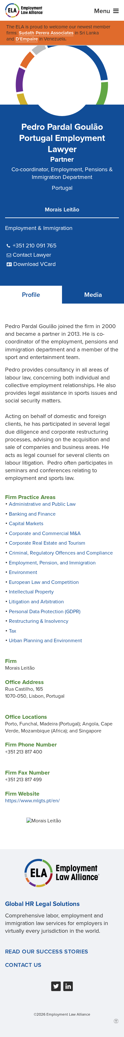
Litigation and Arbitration (36, 602)
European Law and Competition (44, 582)
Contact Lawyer (32, 254)
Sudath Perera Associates (46, 33)
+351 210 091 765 (35, 245)
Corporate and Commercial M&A (45, 533)
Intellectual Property (31, 592)
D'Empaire (27, 39)
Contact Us (23, 964)
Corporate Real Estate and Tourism (47, 543)
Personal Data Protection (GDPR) (44, 611)
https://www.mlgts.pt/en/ (32, 801)
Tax (12, 631)
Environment (23, 572)
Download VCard (34, 264)
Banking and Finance (32, 514)
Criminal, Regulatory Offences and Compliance (61, 553)
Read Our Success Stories (46, 951)
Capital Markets (26, 523)
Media (93, 295)
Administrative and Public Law (42, 504)
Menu (103, 11)
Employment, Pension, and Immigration (52, 563)
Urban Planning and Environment (45, 640)
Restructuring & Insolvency (38, 621)
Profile (31, 295)
